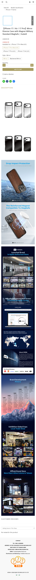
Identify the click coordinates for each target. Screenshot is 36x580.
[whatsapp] (10, 81)
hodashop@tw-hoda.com (20, 551)
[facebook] (7, 81)
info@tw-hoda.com (25, 553)
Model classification (17, 8)
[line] (4, 81)
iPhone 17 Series (11, 10)
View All (6, 8)
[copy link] (14, 81)
